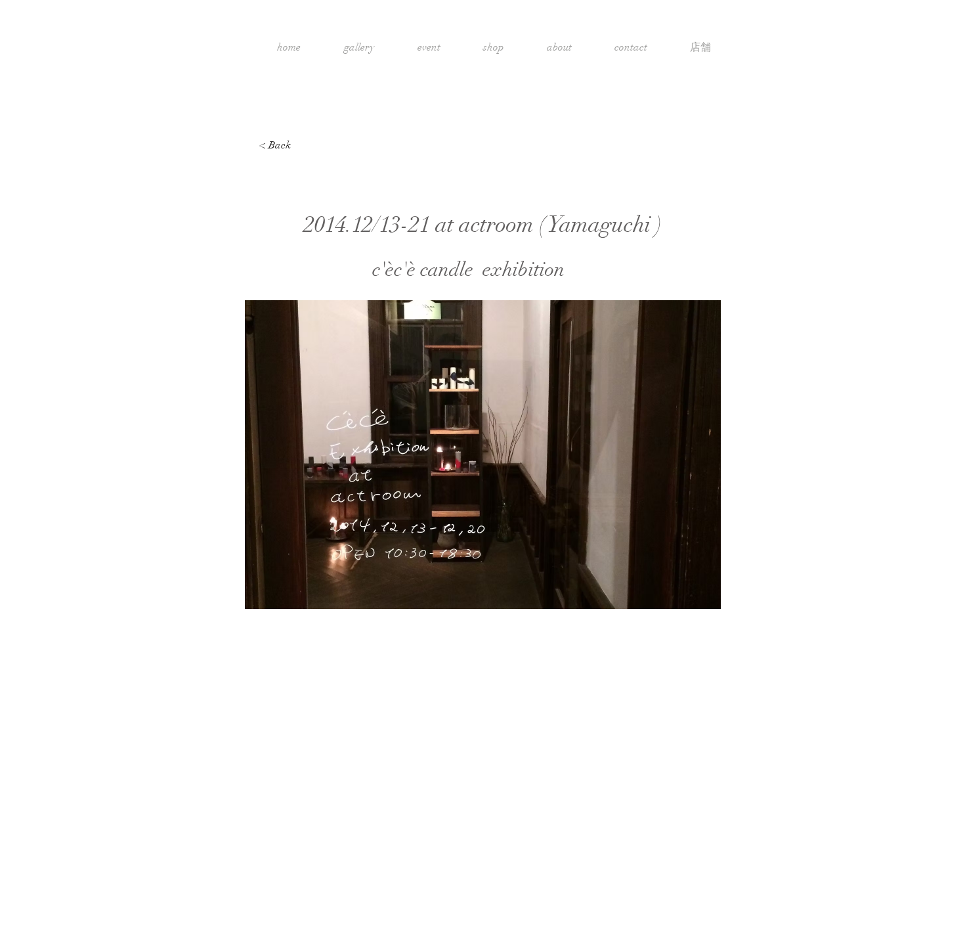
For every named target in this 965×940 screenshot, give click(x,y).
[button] (483, 454)
